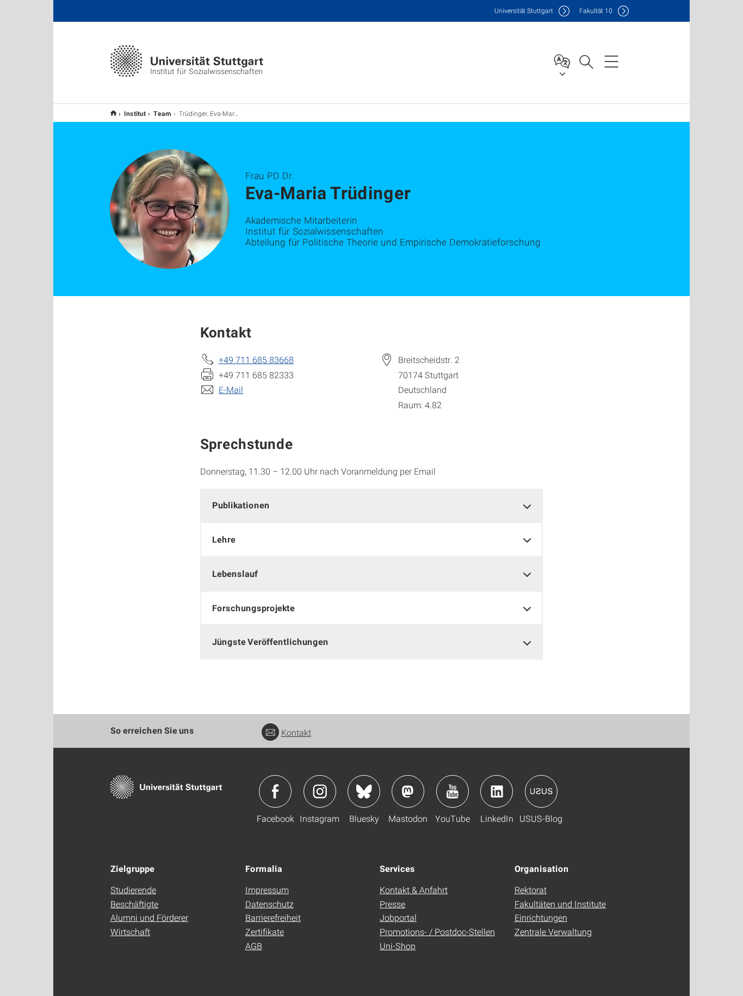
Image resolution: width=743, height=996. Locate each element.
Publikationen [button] (241, 505)
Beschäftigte (134, 903)
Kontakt (296, 732)
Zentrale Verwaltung (553, 931)
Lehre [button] (224, 539)
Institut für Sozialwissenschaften (113, 113)
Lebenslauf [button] (235, 573)
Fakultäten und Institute (560, 903)
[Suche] (585, 61)
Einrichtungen (541, 917)
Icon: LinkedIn (496, 791)
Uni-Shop (398, 945)
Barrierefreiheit (273, 917)
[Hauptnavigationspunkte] (611, 61)
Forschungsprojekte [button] (253, 607)
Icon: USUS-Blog (541, 791)
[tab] (371, 505)
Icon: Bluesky (364, 791)
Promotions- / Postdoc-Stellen (437, 931)
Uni (523, 11)
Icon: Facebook (275, 791)
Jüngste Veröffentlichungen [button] (270, 641)
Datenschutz (269, 903)
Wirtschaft (130, 931)
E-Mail (231, 389)
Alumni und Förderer (149, 917)
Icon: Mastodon (408, 791)
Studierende (133, 889)
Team (162, 113)
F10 (595, 11)
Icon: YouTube (452, 791)
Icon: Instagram (320, 791)
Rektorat (531, 889)
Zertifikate (264, 931)
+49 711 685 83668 (256, 359)
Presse (392, 903)
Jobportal (398, 917)
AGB (253, 945)
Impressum (267, 889)
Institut (135, 113)
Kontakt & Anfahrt (414, 889)
